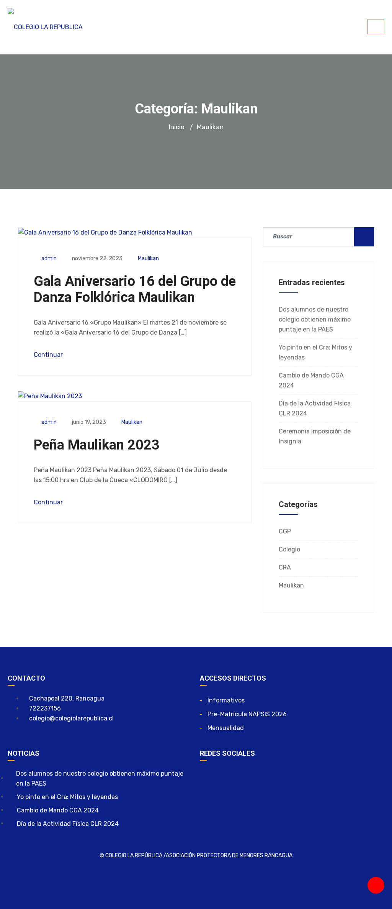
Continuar (49, 354)
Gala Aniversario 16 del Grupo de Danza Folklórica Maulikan (135, 289)
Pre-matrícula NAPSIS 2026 (247, 714)
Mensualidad (225, 728)
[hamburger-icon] (375, 27)
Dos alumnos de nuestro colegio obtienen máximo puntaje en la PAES (315, 319)
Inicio (177, 127)
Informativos (226, 700)
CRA (285, 567)
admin (49, 258)
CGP (285, 531)
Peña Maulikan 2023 (97, 445)
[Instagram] (232, 778)
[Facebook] (209, 778)
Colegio (289, 549)
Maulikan (148, 258)
